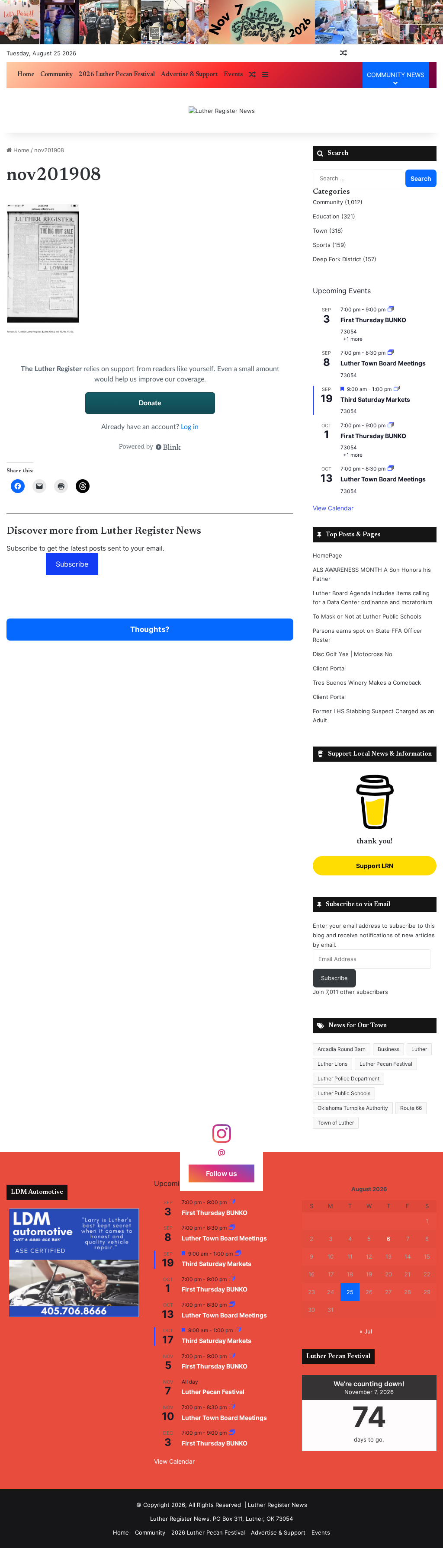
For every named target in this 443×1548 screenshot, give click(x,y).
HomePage (327, 555)
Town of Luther (336, 1122)
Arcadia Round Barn (342, 1049)
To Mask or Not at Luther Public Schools (367, 616)
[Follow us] (221, 1137)
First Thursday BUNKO (373, 320)
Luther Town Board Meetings (383, 363)
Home (25, 75)
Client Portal (329, 668)
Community (56, 75)
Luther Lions (332, 1064)
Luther (419, 1049)
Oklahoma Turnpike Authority (353, 1108)
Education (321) (334, 216)
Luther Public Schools (344, 1093)
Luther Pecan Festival (386, 1064)
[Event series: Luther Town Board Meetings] (391, 352)
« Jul (366, 1331)
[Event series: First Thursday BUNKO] (391, 309)
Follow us (221, 1173)
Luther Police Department (348, 1078)
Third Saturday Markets (375, 399)
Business (388, 1049)
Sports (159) (329, 244)
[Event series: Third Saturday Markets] (397, 389)
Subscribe (72, 564)
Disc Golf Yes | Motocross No (352, 654)
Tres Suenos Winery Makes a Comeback (367, 682)
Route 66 (411, 1108)
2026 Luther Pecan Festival (117, 75)
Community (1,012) (338, 202)
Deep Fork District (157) (344, 259)
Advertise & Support (189, 75)
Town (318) (328, 230)
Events (233, 75)
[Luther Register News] (222, 110)
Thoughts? (150, 629)
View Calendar (333, 508)
